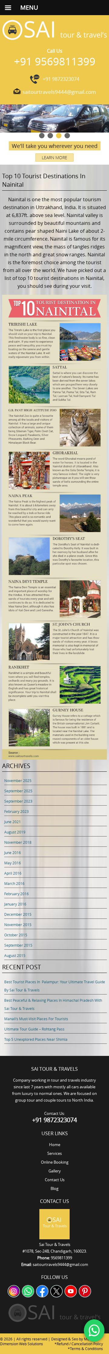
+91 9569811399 (54, 61)
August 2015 (14, 955)
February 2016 (16, 893)
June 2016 (12, 852)
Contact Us (54, 1179)
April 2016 (12, 873)
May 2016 (12, 862)
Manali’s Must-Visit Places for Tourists (36, 1018)
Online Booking (54, 1162)
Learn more (54, 157)
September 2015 (18, 945)
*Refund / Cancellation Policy (78, 1343)
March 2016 (14, 883)
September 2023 (18, 801)
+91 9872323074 (61, 79)
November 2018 (17, 842)
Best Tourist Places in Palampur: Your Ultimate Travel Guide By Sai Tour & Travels (54, 985)
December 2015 (17, 914)
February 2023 (16, 811)
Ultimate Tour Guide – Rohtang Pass (34, 1029)
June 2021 (12, 821)
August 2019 (14, 832)
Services (54, 1153)
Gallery (54, 1171)
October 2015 (15, 934)
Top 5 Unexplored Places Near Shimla (36, 1039)
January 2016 (15, 904)
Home (54, 1144)
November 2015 (17, 924)
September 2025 (18, 790)
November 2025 (17, 780)
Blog (54, 1188)
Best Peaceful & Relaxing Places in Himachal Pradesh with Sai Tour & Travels (53, 1004)
